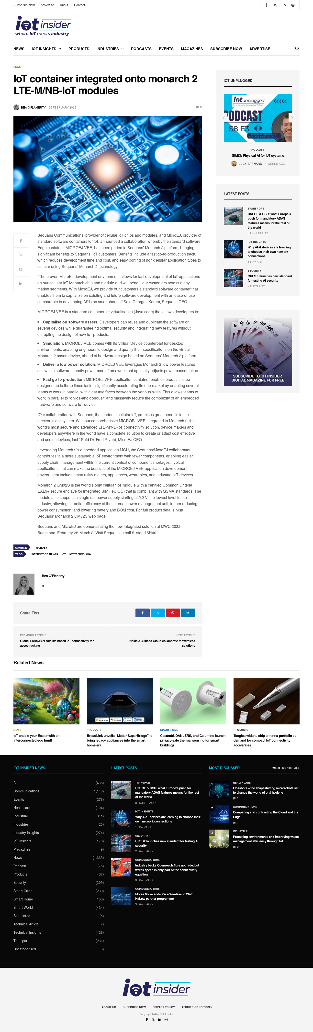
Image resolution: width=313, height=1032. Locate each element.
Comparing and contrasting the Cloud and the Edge (265, 814)
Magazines (192, 48)
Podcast (257, 149)
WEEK (276, 768)
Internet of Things (45, 554)
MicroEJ (41, 547)
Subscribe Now (24, 4)
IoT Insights (44, 48)
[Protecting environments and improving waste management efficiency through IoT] (219, 839)
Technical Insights (27, 932)
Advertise (47, 4)
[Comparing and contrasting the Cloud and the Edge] (219, 814)
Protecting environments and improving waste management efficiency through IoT (266, 838)
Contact (79, 4)
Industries (108, 48)
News (18, 48)
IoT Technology (80, 554)
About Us (109, 1007)
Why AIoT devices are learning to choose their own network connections (269, 251)
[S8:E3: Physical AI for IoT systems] (258, 118)
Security (254, 270)
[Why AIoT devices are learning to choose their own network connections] (233, 249)
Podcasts (141, 48)
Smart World (23, 907)
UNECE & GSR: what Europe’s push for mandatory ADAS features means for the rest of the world (269, 220)
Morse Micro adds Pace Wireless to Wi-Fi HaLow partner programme (164, 896)
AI (15, 782)
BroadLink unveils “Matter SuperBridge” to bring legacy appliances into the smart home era (120, 740)
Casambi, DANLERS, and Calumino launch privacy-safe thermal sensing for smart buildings (192, 740)
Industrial (20, 816)
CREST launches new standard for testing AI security (270, 278)
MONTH (287, 768)
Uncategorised (24, 949)
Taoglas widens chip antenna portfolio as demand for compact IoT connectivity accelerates (265, 740)
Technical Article (26, 924)
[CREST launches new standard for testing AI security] (233, 278)
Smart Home (169, 730)
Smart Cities (22, 890)
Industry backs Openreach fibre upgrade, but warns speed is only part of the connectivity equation (167, 869)
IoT (64, 554)
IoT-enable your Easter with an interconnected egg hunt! (36, 738)
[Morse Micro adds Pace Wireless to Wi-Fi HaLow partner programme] (121, 896)
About (64, 4)
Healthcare (21, 807)
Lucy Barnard (250, 163)
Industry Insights (26, 832)
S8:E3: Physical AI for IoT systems (258, 155)
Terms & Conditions (197, 1007)
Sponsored (21, 915)
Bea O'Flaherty (33, 107)
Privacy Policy (164, 1007)
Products (78, 48)
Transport (256, 208)
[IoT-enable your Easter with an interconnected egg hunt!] (46, 701)
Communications (26, 791)
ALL (297, 768)
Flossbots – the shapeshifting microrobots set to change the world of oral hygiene (266, 790)
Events (166, 48)
